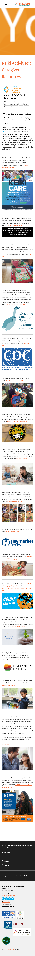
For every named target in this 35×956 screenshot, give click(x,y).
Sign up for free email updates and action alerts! (18, 876)
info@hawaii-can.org (8, 896)
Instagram (7, 861)
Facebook (7, 853)
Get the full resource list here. (16, 304)
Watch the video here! (15, 225)
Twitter (6, 857)
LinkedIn (6, 865)
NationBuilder (11, 949)
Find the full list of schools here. (17, 421)
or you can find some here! (15, 502)
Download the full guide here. (18, 626)
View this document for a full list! (16, 381)
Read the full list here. (8, 685)
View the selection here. (12, 532)
